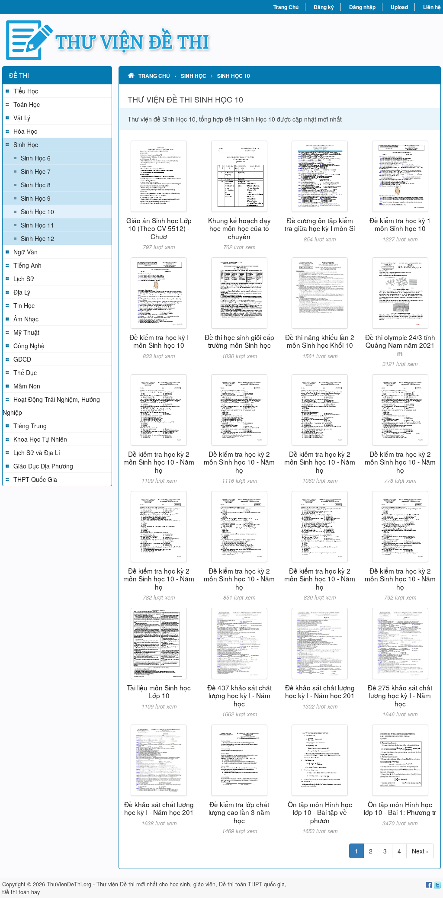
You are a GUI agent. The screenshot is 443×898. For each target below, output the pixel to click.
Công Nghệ (29, 345)
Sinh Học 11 (37, 225)
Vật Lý (21, 117)
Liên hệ (432, 7)
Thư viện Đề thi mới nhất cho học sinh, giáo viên (155, 884)
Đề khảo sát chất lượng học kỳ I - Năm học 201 (320, 691)
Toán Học (26, 104)
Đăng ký (324, 7)
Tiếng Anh (27, 265)
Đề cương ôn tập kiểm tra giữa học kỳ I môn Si (320, 224)
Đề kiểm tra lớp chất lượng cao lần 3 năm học (239, 812)
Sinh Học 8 (36, 184)
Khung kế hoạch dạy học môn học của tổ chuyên (239, 228)
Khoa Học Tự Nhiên (40, 439)
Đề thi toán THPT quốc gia (252, 884)
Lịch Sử (23, 278)
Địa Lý (21, 292)
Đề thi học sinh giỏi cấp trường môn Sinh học (239, 341)
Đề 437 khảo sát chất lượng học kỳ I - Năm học (239, 695)
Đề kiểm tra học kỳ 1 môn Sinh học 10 (400, 224)
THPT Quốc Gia (35, 479)
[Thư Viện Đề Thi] (112, 40)
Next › (420, 851)
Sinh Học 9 (36, 198)
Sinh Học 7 (36, 171)
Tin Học (24, 305)
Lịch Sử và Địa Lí (36, 452)
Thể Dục (25, 372)
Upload (399, 7)
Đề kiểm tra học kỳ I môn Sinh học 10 (159, 341)
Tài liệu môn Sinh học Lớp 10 (159, 691)
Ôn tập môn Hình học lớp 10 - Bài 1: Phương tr (400, 808)
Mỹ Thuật (26, 332)
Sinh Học (25, 144)
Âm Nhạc (26, 318)
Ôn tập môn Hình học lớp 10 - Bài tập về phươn (320, 812)
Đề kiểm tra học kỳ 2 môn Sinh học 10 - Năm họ (158, 462)
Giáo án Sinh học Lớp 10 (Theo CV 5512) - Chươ (159, 228)
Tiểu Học (25, 91)
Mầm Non (26, 386)
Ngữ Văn (25, 251)
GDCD (22, 359)
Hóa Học (25, 131)
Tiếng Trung (30, 425)
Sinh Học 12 (37, 238)
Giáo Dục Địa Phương (43, 466)
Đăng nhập (362, 7)
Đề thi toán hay (21, 892)
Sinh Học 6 (36, 158)
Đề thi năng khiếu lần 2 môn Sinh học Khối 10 (319, 341)
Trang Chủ (286, 7)
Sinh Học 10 (37, 211)
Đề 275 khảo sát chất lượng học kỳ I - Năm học (400, 695)
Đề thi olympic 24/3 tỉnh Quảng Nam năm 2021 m (400, 345)
